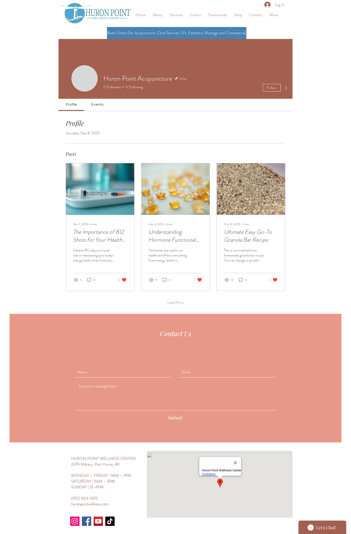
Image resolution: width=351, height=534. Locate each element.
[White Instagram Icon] (86, 515)
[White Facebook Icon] (74, 515)
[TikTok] (110, 521)
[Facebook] (86, 521)
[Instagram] (75, 521)
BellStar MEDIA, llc (260, 528)
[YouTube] (98, 521)
